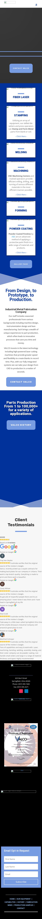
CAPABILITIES (10, 902)
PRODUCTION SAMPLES (24, 905)
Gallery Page (21, 264)
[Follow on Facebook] (16, 691)
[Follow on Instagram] (21, 691)
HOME (12, 899)
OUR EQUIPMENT (23, 899)
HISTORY (20, 902)
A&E (13, 236)
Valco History (21, 425)
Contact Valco (21, 68)
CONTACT (21, 908)
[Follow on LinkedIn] (26, 691)
